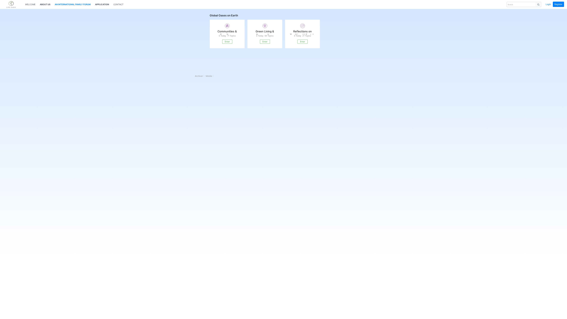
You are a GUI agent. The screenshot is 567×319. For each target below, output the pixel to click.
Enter (227, 41)
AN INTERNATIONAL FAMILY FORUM (73, 4)
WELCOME (30, 4)
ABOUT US (45, 4)
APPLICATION (102, 4)
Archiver (199, 76)
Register (558, 4)
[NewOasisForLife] (12, 4)
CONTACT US (120, 4)
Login (548, 4)
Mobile (209, 76)
